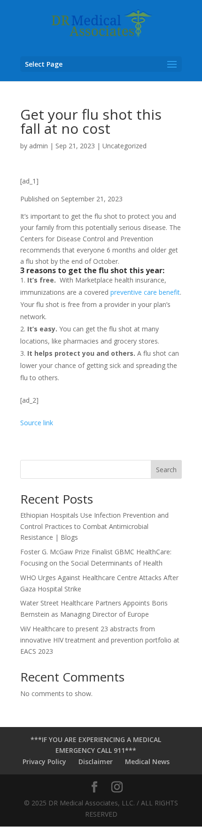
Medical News (147, 761)
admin (38, 145)
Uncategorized (124, 145)
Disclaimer (95, 761)
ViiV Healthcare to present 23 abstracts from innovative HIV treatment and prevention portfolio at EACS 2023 (99, 640)
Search (166, 469)
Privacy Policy (44, 761)
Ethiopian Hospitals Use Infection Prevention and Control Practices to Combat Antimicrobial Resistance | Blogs (94, 526)
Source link (36, 422)
